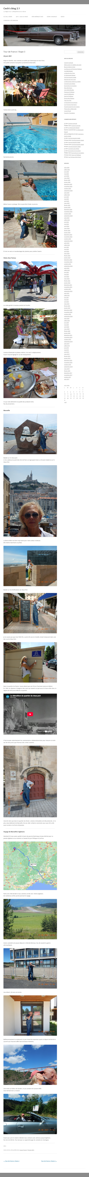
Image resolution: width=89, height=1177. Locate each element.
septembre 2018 (68, 366)
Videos (62, 16)
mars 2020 (66, 329)
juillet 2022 (67, 270)
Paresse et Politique (69, 92)
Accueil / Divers (7, 16)
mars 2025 (66, 203)
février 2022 (67, 281)
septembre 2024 (68, 216)
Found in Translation (69, 113)
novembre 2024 (68, 211)
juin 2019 (66, 348)
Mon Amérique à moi (37, 16)
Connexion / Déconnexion (10, 20)
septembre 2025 (68, 190)
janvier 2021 (67, 308)
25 (67, 398)
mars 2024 (66, 228)
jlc (64, 123)
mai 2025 (66, 199)
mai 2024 (66, 224)
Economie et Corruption (70, 86)
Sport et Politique (68, 96)
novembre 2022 (68, 262)
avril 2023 (66, 251)
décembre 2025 (68, 184)
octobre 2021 (67, 289)
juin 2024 (66, 222)
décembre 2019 (68, 335)
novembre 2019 (68, 337)
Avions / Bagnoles (52, 16)
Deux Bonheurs (68, 88)
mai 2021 (66, 299)
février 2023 (67, 255)
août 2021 (66, 293)
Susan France (23, 1150)
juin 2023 (66, 247)
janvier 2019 (67, 358)
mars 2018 (66, 369)
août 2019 (66, 343)
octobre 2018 (67, 364)
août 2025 (66, 192)
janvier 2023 (67, 257)
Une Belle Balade (68, 71)
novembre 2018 (68, 362)
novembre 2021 (68, 287)
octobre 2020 (67, 314)
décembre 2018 (68, 360)
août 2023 (66, 243)
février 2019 (67, 356)
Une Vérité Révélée (69, 90)
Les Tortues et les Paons (70, 104)
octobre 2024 (67, 213)
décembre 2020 (68, 310)
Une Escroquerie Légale (70, 77)
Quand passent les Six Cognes (72, 107)
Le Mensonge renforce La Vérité (72, 81)
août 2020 (66, 318)
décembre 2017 (68, 373)
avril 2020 (66, 327)
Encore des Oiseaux (69, 98)
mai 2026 (66, 174)
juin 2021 (66, 297)
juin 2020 (66, 322)
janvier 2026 (67, 182)
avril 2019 (66, 352)
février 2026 (67, 180)
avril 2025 (66, 201)
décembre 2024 (68, 209)
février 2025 (67, 205)
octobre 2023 (67, 239)
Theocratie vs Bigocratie (70, 109)
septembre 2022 (68, 266)
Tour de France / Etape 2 (11, 1161)
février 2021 (67, 306)
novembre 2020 (68, 312)
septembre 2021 (68, 291)
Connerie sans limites (69, 83)
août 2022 (66, 268)
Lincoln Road (67, 111)
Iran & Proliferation (69, 94)
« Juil (65, 402)
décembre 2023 (68, 234)
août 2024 (66, 218)
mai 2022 (66, 274)
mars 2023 (66, 253)
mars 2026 (66, 178)
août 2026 (66, 167)
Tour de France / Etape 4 (49, 1161)
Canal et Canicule (68, 63)
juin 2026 (66, 172)
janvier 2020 (67, 333)
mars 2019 (66, 354)
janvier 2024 (67, 232)
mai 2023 (66, 249)
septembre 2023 (68, 241)
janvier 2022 (67, 283)
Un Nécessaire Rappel (69, 75)
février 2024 (67, 230)
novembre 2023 (68, 236)
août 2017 (66, 379)
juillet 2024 (67, 220)
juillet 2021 (67, 295)
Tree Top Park (67, 100)
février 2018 (67, 371)
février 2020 (67, 331)
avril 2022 (66, 276)
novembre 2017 (68, 375)
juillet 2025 (67, 195)
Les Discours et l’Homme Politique (73, 69)
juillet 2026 (67, 169)
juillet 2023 (67, 245)
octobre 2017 (67, 377)
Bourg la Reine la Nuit (69, 67)
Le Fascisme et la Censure (70, 102)
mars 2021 (66, 304)
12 (70, 394)
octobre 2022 (67, 264)
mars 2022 (66, 278)
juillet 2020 (67, 320)
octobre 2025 (67, 188)
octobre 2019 (67, 339)
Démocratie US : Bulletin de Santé (72, 65)
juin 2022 (66, 272)
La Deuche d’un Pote (69, 73)
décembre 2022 (68, 260)
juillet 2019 (67, 346)
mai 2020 (66, 325)
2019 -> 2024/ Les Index (22, 16)
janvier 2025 (67, 207)
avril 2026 (66, 176)
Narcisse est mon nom (70, 79)
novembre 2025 (68, 186)
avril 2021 (66, 301)
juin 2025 (66, 197)
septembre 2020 (68, 316)
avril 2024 (66, 226)
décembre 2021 (68, 285)
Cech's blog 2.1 (11, 8)
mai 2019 (66, 350)
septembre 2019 (68, 341)
